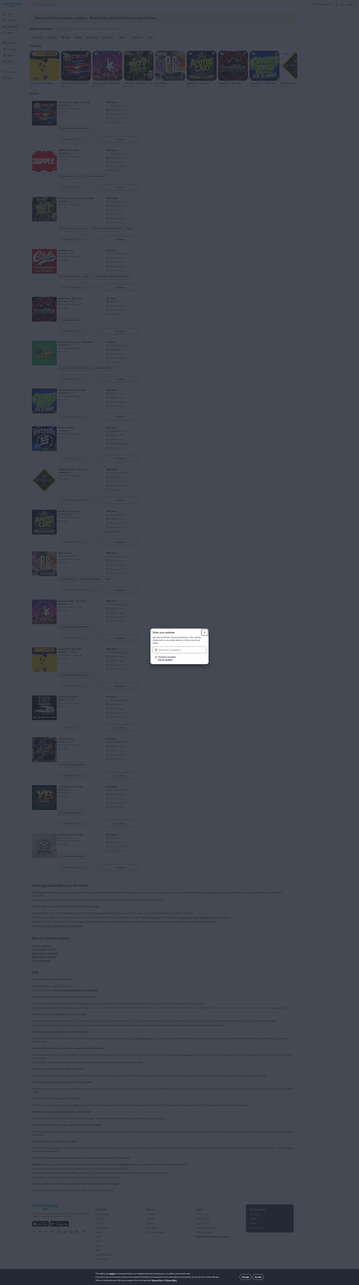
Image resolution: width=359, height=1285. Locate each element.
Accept (258, 1277)
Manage (245, 1277)
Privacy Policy (171, 1280)
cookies (112, 1274)
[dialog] (179, 1277)
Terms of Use (157, 1280)
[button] (180, 658)
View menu (120, 139)
